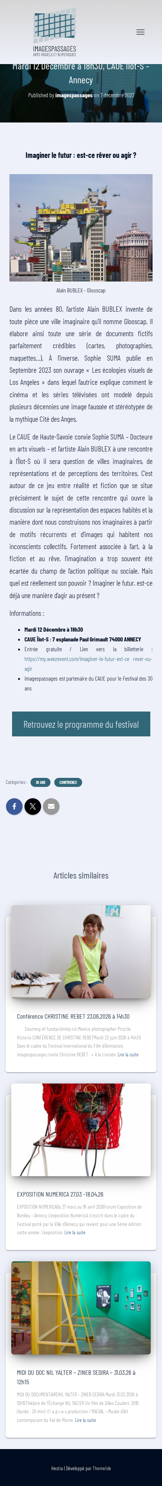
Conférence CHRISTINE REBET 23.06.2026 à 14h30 (73, 1016)
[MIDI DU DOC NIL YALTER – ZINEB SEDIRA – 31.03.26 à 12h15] (81, 1307)
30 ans (40, 782)
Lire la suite (128, 1054)
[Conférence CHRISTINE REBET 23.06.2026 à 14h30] (81, 951)
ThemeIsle (102, 1468)
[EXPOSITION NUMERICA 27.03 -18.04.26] (81, 1129)
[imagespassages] (57, 32)
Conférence (68, 782)
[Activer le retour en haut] (147, 1471)
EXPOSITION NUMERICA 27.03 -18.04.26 (60, 1194)
